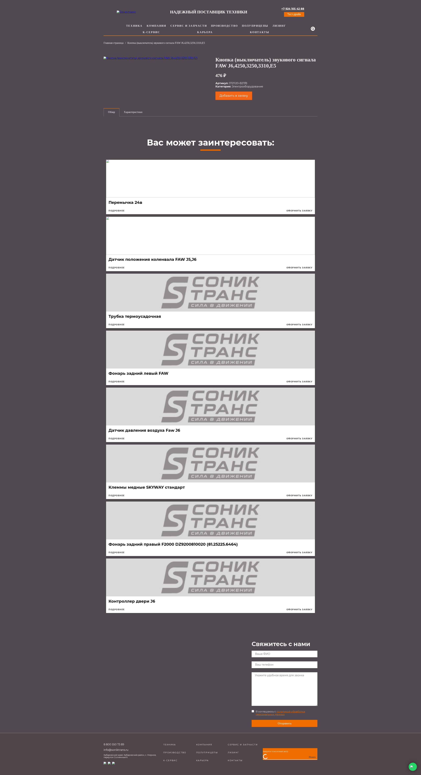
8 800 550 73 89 (114, 744)
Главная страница (114, 42)
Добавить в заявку (234, 95)
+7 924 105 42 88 (292, 8)
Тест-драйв (294, 14)
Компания (156, 25)
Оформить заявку (299, 211)
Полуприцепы (255, 25)
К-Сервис (151, 32)
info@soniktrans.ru (116, 749)
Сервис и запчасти (188, 25)
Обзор (111, 112)
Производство (224, 25)
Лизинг (279, 25)
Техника (134, 25)
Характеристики (133, 112)
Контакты (259, 32)
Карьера (205, 32)
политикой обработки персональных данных (280, 713)
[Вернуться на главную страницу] (126, 12)
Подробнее (117, 211)
